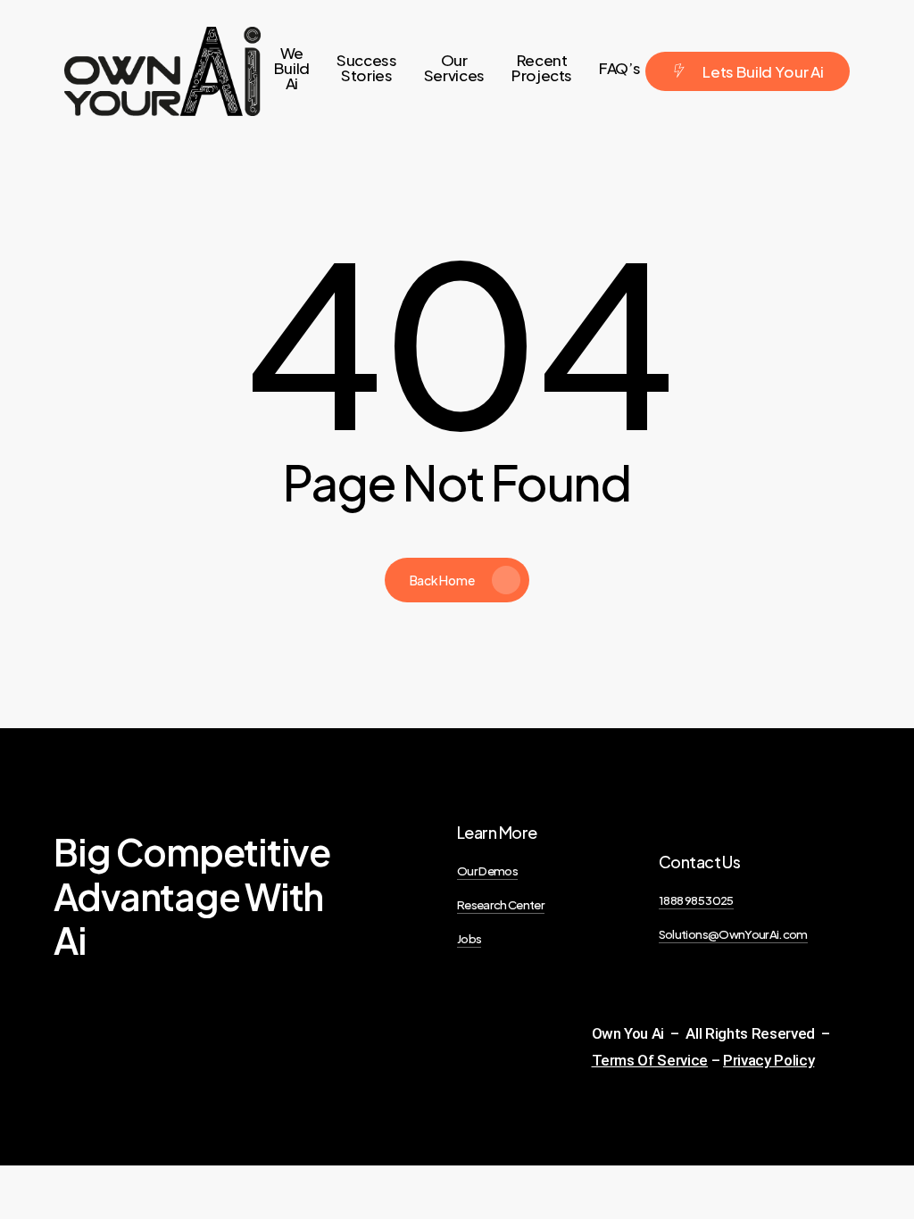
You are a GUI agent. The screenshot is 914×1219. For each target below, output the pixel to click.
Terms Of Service (650, 1060)
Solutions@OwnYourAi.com (733, 933)
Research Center (500, 904)
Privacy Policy (768, 1060)
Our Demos (487, 870)
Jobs (469, 938)
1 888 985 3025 (696, 900)
